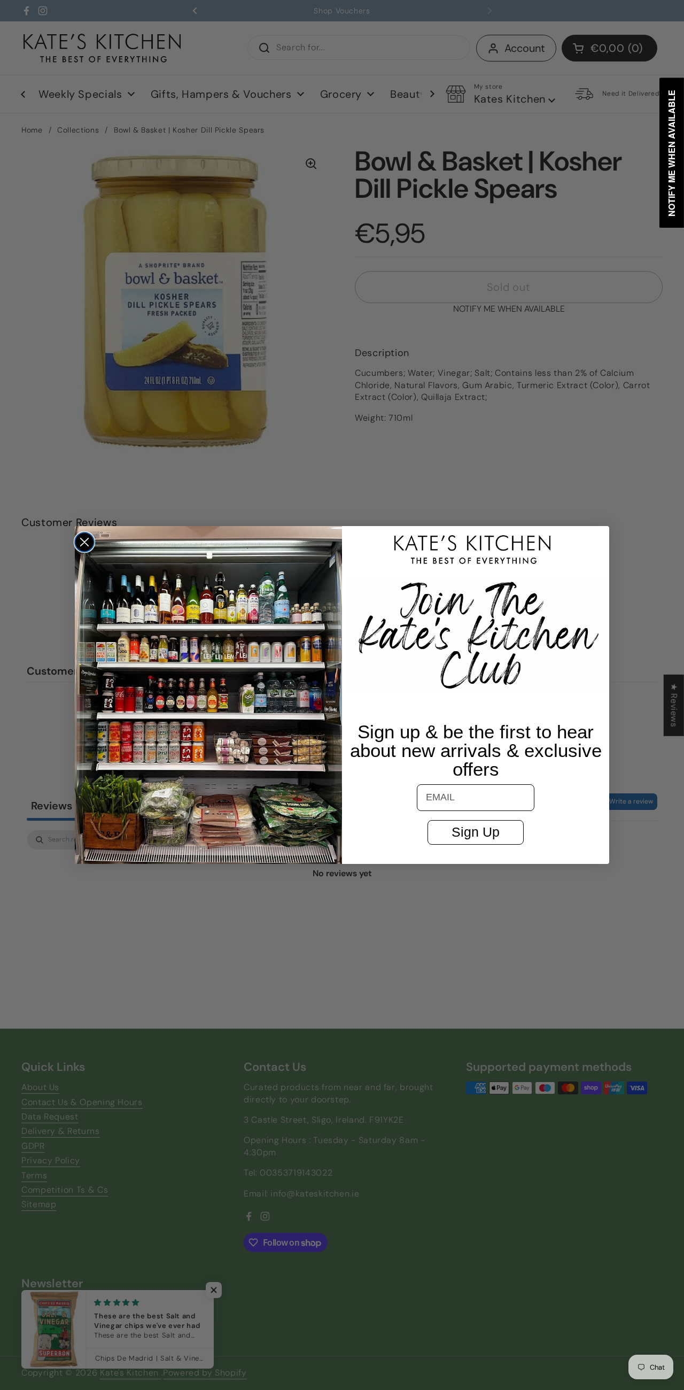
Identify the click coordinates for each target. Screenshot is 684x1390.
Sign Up (476, 831)
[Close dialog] (84, 542)
